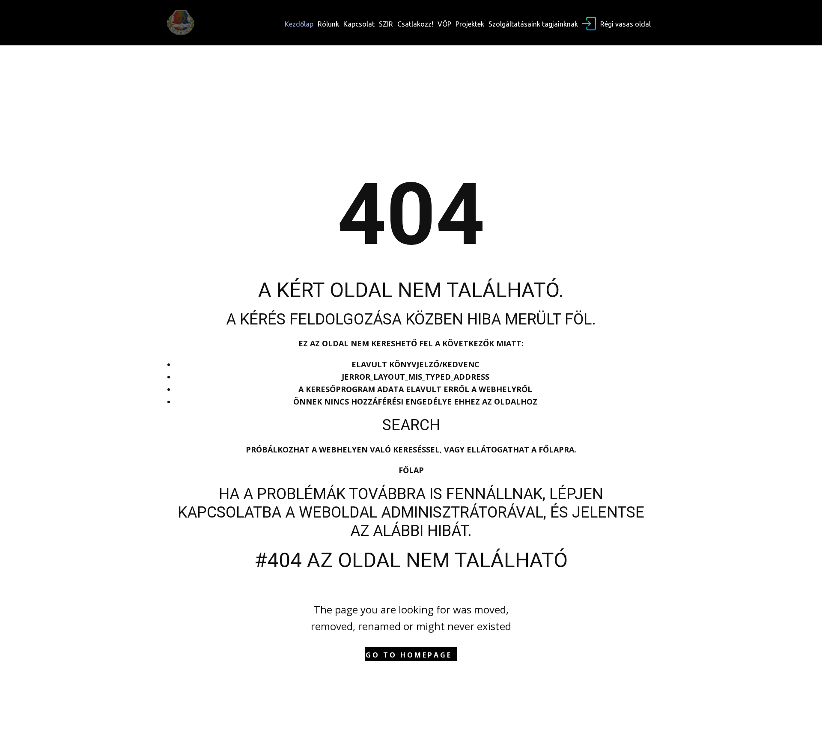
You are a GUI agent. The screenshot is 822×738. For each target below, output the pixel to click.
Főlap (411, 470)
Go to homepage (409, 655)
